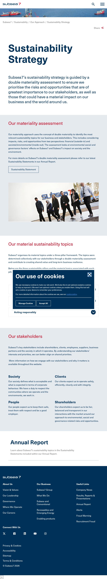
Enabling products (46, 518)
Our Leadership (10, 495)
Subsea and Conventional (43, 503)
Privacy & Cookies (12, 545)
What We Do (43, 495)
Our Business (44, 483)
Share (97, 27)
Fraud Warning (83, 515)
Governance (9, 501)
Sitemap (7, 555)
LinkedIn (24, 533)
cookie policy (71, 294)
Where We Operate (12, 506)
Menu (102, 4)
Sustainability (21, 22)
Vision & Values (10, 489)
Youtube (35, 533)
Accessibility (9, 550)
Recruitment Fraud (85, 521)
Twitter (4, 533)
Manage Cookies (26, 303)
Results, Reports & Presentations (85, 497)
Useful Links (82, 483)
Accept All (43, 303)
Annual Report (83, 504)
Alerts (79, 509)
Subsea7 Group (44, 489)
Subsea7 (7, 22)
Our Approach (37, 22)
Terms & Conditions (13, 560)
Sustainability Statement (23, 169)
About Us (7, 483)
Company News (84, 489)
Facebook (14, 533)
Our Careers (9, 512)
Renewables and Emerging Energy (45, 511)
